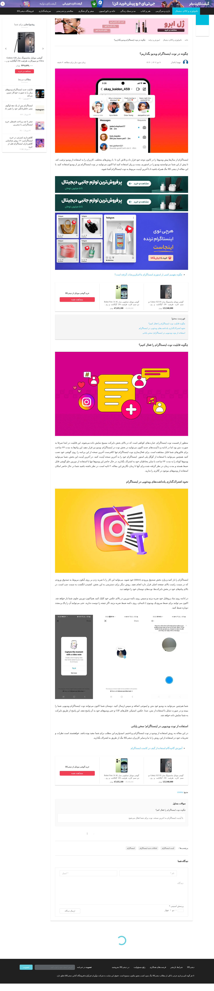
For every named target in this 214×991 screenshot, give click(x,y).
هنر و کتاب (145, 11)
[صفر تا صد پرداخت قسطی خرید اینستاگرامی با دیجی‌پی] (40, 125)
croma (180, 792)
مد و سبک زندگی (128, 11)
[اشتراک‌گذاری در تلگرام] (56, 833)
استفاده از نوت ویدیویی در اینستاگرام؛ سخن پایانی (164, 333)
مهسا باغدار (176, 62)
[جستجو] (203, 31)
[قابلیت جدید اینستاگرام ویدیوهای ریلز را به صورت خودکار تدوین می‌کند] (40, 93)
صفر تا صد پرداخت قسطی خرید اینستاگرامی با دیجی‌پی (19, 123)
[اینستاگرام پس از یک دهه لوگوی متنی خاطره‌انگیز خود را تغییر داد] (40, 109)
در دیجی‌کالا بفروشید (120, 967)
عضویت (26, 967)
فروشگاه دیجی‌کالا (25, 11)
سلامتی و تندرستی (64, 11)
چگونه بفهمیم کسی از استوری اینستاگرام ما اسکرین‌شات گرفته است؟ (148, 274)
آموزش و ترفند (154, 40)
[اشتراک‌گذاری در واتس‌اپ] (61, 833)
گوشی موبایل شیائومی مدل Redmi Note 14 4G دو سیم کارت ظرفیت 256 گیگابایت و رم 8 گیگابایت (121, 303)
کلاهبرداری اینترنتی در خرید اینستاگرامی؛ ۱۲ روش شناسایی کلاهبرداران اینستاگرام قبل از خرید (19, 142)
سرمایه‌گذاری (45, 11)
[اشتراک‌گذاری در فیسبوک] (72, 833)
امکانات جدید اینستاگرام (148, 848)
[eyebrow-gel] (121, 26)
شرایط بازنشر (176, 967)
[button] (92, 833)
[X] (31, 975)
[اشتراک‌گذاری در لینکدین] (77, 833)
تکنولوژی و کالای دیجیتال (186, 11)
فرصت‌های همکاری (158, 967)
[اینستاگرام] (26, 975)
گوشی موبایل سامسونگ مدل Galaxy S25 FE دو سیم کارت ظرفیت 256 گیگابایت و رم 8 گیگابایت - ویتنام (165, 303)
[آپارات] (36, 975)
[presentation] (43, 48)
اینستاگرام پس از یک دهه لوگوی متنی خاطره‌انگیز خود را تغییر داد (19, 107)
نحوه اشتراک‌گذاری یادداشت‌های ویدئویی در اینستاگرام (162, 328)
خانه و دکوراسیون (107, 11)
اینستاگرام (131, 848)
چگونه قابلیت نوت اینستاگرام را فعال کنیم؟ (166, 323)
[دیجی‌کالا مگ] (202, 20)
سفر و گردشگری (86, 11)
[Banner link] (107, 3)
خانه (186, 40)
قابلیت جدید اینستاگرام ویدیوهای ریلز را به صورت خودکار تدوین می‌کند (19, 92)
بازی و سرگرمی (162, 11)
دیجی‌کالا (190, 967)
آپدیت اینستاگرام (168, 848)
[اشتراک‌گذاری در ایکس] (67, 833)
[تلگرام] (21, 975)
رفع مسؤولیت (139, 967)
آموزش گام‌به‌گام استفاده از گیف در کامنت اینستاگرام (156, 748)
